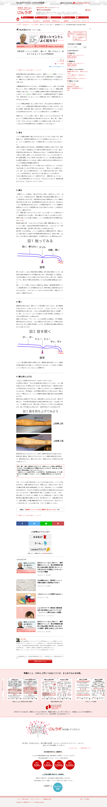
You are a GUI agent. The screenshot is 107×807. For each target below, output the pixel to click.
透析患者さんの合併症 (73, 86)
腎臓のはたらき (78, 701)
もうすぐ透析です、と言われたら (76, 75)
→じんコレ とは (72, 748)
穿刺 (28, 94)
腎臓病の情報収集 (72, 57)
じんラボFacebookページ (57, 66)
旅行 (68, 90)
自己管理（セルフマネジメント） (76, 55)
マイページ (86, 21)
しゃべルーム (26, 21)
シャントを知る (34, 24)
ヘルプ (18, 799)
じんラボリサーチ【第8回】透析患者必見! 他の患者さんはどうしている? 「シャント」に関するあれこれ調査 (49, 610)
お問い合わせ (25, 799)
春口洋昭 (62, 61)
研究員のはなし (56, 21)
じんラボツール (76, 21)
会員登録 (45, 553)
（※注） (21, 220)
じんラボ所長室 (42, 17)
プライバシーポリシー (35, 799)
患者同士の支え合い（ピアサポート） (77, 78)
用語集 (89, 10)
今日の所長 (68, 17)
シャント (49, 74)
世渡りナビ (27, 17)
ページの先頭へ (86, 799)
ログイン (56, 7)
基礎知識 (66, 21)
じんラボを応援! (83, 17)
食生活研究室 (46, 21)
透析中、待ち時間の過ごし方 (74, 88)
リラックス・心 (71, 58)
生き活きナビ (36, 21)
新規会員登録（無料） (42, 7)
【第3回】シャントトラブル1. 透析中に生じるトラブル (40, 509)
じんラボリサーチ (56, 17)
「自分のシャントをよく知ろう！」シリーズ (29, 70)
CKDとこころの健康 (44, 701)
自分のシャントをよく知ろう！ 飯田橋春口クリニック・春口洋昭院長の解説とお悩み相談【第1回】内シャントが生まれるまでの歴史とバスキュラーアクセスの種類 (50, 567)
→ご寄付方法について (85, 748)
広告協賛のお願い (47, 799)
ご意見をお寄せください (40, 661)
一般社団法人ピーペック (28, 802)
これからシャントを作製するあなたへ (50, 594)
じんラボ (19, 24)
